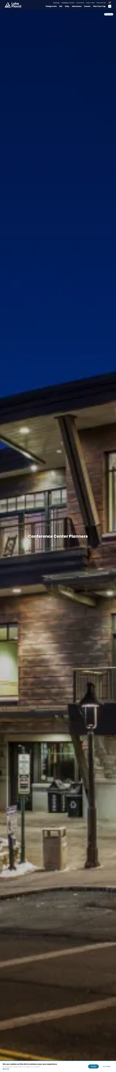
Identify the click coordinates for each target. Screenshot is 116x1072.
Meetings (56, 3)
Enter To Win (90, 3)
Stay (67, 6)
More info (6, 1069)
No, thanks (106, 1066)
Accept (93, 1066)
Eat (60, 6)
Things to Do (51, 6)
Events (87, 6)
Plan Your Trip (99, 6)
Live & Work (80, 3)
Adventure (77, 6)
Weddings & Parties (67, 3)
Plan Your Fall (101, 3)
